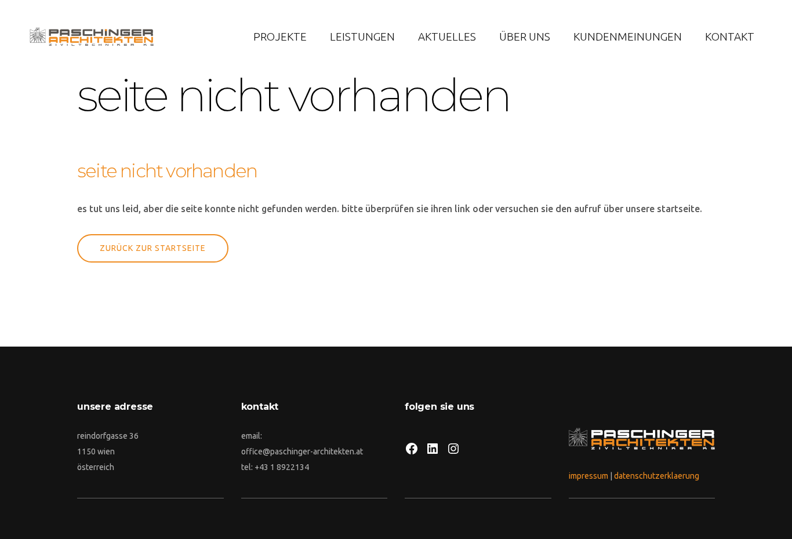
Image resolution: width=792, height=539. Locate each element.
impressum (588, 475)
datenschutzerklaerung (656, 475)
